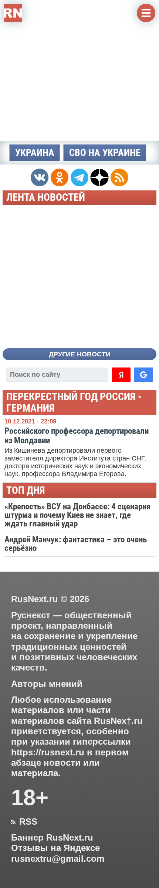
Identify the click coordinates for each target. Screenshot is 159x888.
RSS (24, 822)
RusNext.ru (34, 599)
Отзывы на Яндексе (55, 848)
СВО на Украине (105, 152)
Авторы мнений (46, 684)
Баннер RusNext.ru (52, 837)
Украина (34, 152)
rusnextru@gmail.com (57, 859)
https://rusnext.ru (47, 752)
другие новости (80, 354)
